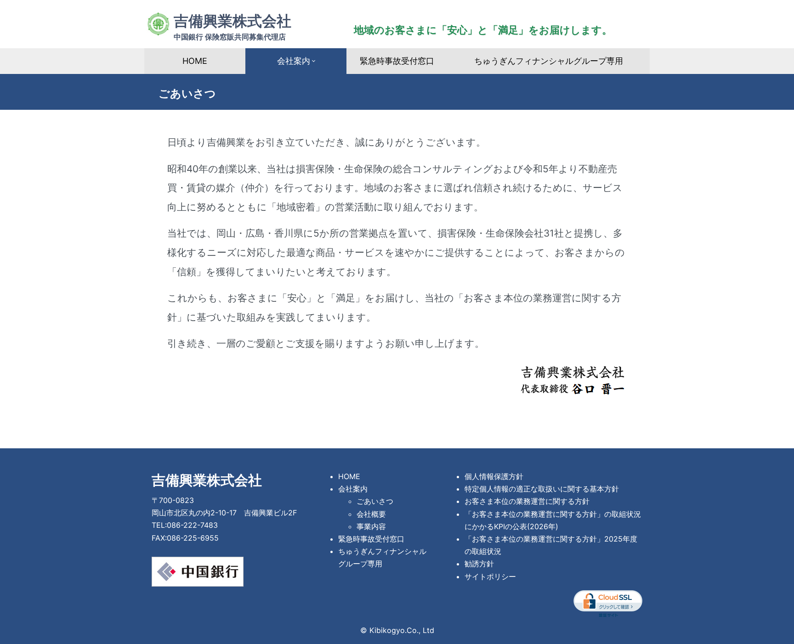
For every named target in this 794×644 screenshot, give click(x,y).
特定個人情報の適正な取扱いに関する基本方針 (542, 488)
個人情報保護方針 (494, 476)
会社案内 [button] (293, 61)
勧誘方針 (479, 563)
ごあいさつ (375, 501)
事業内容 (371, 526)
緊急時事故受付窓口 (397, 61)
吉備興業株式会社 (232, 26)
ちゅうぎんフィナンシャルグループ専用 (548, 61)
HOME (194, 61)
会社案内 (353, 488)
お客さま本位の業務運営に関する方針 (527, 501)
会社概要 (371, 514)
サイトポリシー (490, 576)
